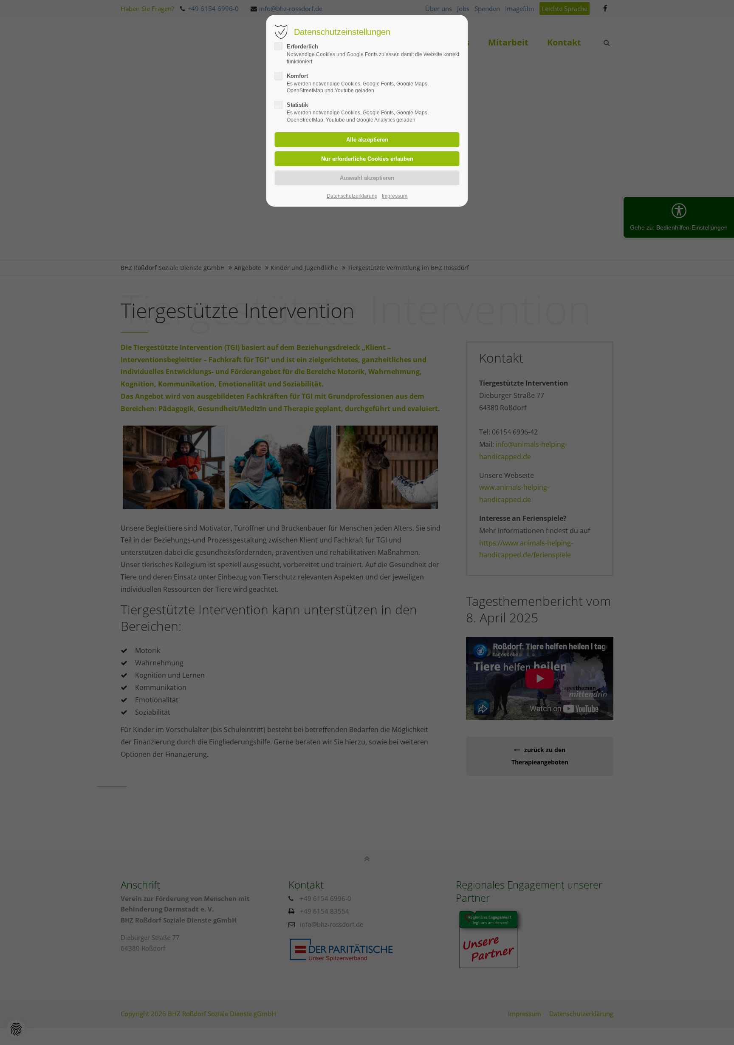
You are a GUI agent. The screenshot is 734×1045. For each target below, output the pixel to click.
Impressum (394, 196)
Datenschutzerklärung (352, 196)
